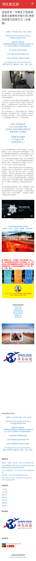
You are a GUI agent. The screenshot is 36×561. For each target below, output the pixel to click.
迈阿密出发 (18, 317)
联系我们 (4, 505)
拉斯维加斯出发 (18, 311)
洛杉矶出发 (18, 309)
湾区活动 (4, 497)
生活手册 (4, 492)
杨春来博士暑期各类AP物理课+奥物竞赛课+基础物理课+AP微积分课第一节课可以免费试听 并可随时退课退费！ (18, 44)
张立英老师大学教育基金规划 (18, 50)
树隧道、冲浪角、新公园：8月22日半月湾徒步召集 (17, 463)
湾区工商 (4, 500)
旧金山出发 (18, 307)
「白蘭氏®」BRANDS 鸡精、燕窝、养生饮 (18, 32)
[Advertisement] (18, 389)
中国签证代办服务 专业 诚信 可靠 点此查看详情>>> (18, 139)
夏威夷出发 (18, 315)
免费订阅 (4, 503)
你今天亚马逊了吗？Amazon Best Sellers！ (18, 62)
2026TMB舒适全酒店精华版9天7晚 (18, 54)
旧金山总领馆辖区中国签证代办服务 (18, 58)
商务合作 (4, 495)
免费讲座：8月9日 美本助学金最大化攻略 (14, 475)
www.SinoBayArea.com (18, 557)
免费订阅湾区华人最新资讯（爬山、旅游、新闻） (18, 64)
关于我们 (4, 489)
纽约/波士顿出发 (18, 313)
